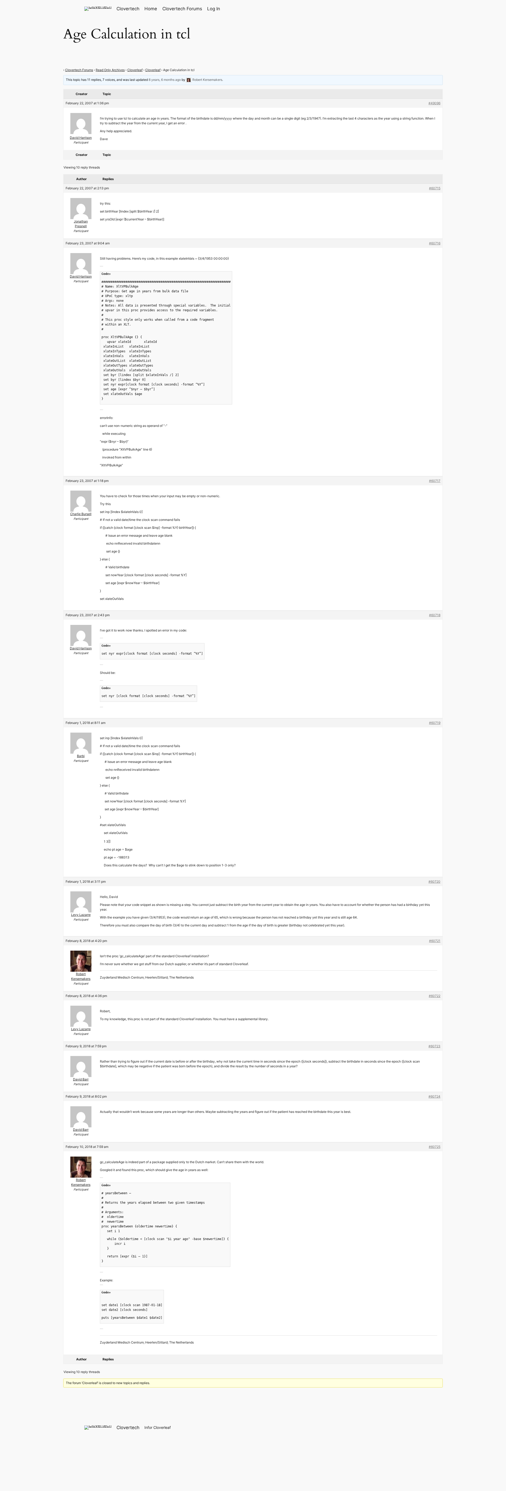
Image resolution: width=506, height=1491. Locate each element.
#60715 (434, 188)
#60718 (434, 615)
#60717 (434, 481)
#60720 (434, 881)
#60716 (434, 243)
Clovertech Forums (79, 70)
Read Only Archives (110, 70)
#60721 (434, 941)
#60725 (434, 1147)
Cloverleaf (135, 70)
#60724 (434, 1096)
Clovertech (127, 8)
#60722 (434, 996)
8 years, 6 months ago (165, 80)
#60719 (434, 723)
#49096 (434, 103)
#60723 (434, 1046)
